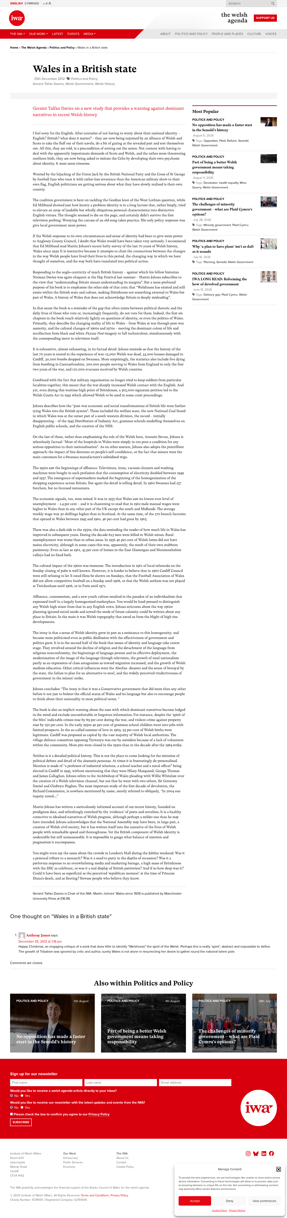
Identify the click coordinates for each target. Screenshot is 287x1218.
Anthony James (38, 935)
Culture (254, 34)
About (165, 34)
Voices (270, 34)
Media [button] (88, 34)
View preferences (264, 1201)
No (15, 1096)
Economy (69, 1167)
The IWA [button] (16, 34)
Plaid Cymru (240, 225)
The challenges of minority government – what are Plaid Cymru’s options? (222, 209)
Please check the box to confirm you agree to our (61, 1114)
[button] (278, 1169)
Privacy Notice (237, 1210)
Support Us (265, 18)
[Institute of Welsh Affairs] (17, 18)
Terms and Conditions (95, 1195)
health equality (228, 183)
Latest (57, 34)
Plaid (222, 141)
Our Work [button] (37, 34)
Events (73, 34)
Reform (232, 141)
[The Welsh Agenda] (234, 18)
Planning (209, 262)
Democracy (70, 1158)
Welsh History (105, 84)
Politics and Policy (191, 34)
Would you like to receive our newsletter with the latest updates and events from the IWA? (77, 1102)
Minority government (217, 225)
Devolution (211, 183)
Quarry (196, 187)
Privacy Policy (98, 1114)
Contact (121, 1162)
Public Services (73, 1162)
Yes (27, 1096)
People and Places (227, 34)
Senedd (243, 141)
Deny (229, 1201)
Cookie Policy (219, 1210)
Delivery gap (212, 294)
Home (14, 47)
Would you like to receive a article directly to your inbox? (63, 1091)
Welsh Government (79, 84)
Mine (243, 183)
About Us (122, 1158)
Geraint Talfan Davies (48, 84)
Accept (195, 1201)
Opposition (211, 141)
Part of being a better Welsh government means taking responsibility (214, 167)
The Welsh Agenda (34, 47)
